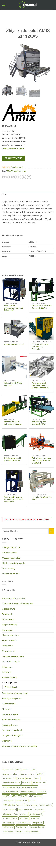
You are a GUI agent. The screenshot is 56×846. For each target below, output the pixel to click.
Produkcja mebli (9, 552)
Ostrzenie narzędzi (11, 661)
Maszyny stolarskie (11, 557)
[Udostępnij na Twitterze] (14, 177)
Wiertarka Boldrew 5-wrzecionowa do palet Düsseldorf (13, 499)
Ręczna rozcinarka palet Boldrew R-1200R (42, 306)
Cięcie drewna (8, 608)
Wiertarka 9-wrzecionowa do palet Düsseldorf (13, 307)
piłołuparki (7, 814)
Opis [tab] (4, 195)
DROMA (40, 774)
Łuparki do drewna (11, 573)
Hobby (28, 778)
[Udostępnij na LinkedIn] (29, 177)
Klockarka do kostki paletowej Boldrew (12, 459)
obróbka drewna (35, 796)
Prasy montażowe (21, 814)
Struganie (6, 709)
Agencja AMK (8, 769)
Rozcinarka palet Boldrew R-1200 (39, 423)
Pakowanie (7, 666)
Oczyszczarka (8, 800)
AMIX (8, 171)
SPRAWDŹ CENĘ (13, 158)
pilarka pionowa (31, 805)
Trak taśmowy (8, 568)
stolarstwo (35, 818)
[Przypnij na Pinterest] (24, 177)
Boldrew (26, 769)
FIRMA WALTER (9, 778)
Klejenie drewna (9, 624)
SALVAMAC (24, 818)
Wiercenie (7, 740)
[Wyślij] (51, 531)
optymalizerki (21, 800)
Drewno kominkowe (10, 774)
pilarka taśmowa (9, 809)
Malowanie (7, 645)
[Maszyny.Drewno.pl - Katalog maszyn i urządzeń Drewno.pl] (28, 4)
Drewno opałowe (27, 774)
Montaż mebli (8, 651)
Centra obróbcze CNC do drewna (17, 603)
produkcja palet (36, 814)
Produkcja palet (17, 167)
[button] (3, 4)
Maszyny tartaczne (11, 547)
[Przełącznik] (52, 682)
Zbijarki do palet (11, 687)
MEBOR (6, 796)
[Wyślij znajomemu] (19, 177)
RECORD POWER (10, 818)
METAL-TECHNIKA (19, 796)
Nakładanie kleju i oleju (13, 656)
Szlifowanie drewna (11, 719)
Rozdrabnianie (9, 703)
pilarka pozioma (46, 805)
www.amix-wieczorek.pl (13, 148)
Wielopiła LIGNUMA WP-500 (13, 384)
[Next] (49, 63)
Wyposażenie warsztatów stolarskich (19, 746)
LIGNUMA (26, 783)
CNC (34, 769)
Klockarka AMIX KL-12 (14, 344)
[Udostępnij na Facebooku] (9, 177)
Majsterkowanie (39, 783)
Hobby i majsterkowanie (13, 563)
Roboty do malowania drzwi (15, 693)
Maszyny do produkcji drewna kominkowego (20, 787)
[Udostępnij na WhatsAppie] (4, 177)
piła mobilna (39, 809)
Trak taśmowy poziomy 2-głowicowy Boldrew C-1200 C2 (41, 460)
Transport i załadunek (12, 730)
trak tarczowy (8, 827)
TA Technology (8, 823)
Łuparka (19, 831)
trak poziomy (38, 823)
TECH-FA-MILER (23, 823)
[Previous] (6, 63)
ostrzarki (32, 800)
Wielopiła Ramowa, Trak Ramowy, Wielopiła (40, 346)
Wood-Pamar (8, 831)
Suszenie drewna (10, 714)
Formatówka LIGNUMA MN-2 (42, 498)
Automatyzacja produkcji (13, 598)
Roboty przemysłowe (12, 698)
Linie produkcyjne (10, 635)
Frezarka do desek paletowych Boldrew (13, 423)
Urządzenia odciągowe (12, 735)
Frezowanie (7, 614)
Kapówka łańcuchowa (11, 783)
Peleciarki (6, 672)
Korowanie (7, 630)
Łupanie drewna (9, 640)
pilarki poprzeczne (25, 809)
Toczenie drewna (10, 724)
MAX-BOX (42, 792)
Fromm (21, 778)
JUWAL (37, 778)
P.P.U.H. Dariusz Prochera (13, 805)
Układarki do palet (18, 171)
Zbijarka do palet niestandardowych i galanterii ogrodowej (40, 385)
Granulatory (8, 619)
